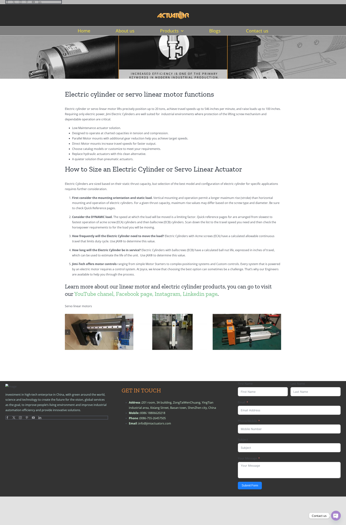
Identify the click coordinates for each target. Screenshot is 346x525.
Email (241, 402)
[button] (67, 332)
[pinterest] (26, 2)
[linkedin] (39, 2)
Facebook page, (134, 293)
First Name (245, 384)
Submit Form (250, 485)
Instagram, (168, 293)
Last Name (297, 384)
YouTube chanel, (94, 293)
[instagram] (20, 2)
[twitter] (13, 2)
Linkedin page (200, 293)
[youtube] (33, 2)
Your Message (247, 458)
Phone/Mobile (247, 421)
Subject (243, 440)
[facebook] (7, 2)
